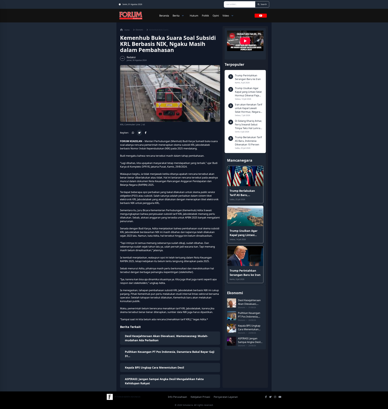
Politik (205, 15)
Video (225, 15)
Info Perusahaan (177, 397)
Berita (176, 15)
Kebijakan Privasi (200, 397)
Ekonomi (139, 30)
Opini (216, 15)
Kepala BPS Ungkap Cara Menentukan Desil (154, 367)
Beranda (164, 15)
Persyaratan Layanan (226, 397)
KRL (193, 144)
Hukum (194, 15)
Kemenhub (189, 210)
